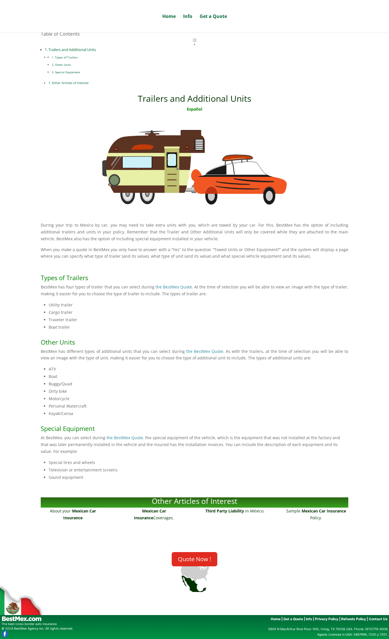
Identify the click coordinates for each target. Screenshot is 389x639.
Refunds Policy (353, 619)
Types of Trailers (67, 57)
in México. (235, 511)
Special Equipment (68, 72)
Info (187, 16)
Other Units (63, 65)
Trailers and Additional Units (72, 49)
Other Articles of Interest (70, 83)
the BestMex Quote (173, 287)
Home (169, 16)
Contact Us (378, 619)
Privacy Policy (326, 619)
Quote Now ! (194, 559)
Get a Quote (213, 16)
